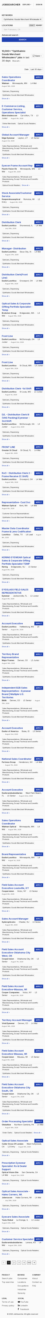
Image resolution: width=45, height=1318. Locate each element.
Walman (5, 83)
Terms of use (8, 1302)
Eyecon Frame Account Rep (17, 165)
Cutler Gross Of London (12, 1144)
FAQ (34, 1286)
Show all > (16, 61)
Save (37, 56)
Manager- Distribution (14, 248)
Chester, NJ (24, 922)
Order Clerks (7, 1133)
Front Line (7, 336)
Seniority (21, 1293)
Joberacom (7, 1197)
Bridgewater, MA (27, 313)
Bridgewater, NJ (18, 567)
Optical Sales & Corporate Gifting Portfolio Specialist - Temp (17, 306)
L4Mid (33, 83)
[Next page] (34, 1262)
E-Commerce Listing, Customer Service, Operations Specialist (14, 109)
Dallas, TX (18, 534)
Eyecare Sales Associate (15, 1216)
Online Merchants (9, 123)
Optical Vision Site (10, 1172)
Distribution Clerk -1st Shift (16, 388)
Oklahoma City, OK (25, 959)
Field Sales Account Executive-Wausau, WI (14, 988)
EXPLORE (26, 5)
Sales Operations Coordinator (11, 79)
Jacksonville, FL (20, 596)
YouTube (24, 1302)
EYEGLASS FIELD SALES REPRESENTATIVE (15, 591)
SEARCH (22, 39)
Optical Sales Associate (15, 1140)
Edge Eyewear (8, 138)
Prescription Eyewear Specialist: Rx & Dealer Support (14, 1166)
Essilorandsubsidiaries (12, 793)
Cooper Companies (10, 992)
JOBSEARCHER (11, 4)
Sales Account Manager (15, 918)
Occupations (23, 1286)
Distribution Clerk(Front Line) (15, 276)
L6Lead (29, 534)
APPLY (39, 77)
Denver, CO (23, 660)
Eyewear (6, 596)
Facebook (24, 1309)
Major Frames (8, 660)
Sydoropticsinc (9, 922)
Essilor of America (10, 731)
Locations (22, 1282)
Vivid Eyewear (8, 1023)
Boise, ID (26, 731)
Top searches (8, 1282)
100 (29, 1262)
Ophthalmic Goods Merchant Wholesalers (18, 95)
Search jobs (7, 1278)
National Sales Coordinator (17, 759)
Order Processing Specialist (17, 1121)
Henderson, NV (26, 762)
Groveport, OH (26, 281)
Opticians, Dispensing (10, 91)
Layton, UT (23, 138)
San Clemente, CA (30, 1172)
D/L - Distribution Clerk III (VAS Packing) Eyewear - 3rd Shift (16, 417)
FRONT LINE (8, 447)
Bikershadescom (9, 115)
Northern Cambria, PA (24, 1124)
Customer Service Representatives (15, 514)
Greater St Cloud (9, 450)
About (35, 1278)
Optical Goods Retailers (27, 123)
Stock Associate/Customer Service (17, 195)
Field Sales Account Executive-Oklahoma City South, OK (16, 1087)
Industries (22, 1289)
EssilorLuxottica (9, 225)
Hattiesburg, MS (27, 627)
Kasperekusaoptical (11, 199)
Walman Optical (9, 505)
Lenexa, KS (31, 1242)
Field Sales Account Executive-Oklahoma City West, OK (16, 952)
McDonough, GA (27, 339)
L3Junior (39, 365)
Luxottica (6, 534)
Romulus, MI (29, 199)
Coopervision (8, 891)
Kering (5, 567)
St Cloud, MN (26, 365)
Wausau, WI (22, 1057)
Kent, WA (23, 505)
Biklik (4, 700)
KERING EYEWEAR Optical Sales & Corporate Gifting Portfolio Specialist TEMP (16, 560)
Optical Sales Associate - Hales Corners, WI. (16, 1193)
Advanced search (10, 35)
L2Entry (11, 1146)
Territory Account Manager (17, 1020)
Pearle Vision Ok (9, 169)
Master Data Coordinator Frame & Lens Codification (16, 530)
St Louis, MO (25, 392)
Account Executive (12, 623)
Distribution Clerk (11, 222)
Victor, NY (21, 891)
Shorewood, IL (26, 225)
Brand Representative (14, 854)
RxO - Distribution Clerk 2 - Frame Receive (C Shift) (17, 475)
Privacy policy (8, 1305)
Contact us (37, 1282)
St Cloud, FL (25, 450)
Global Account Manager (15, 134)
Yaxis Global (7, 1220)
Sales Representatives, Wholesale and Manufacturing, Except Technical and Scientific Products (20, 148)
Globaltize (6, 1124)
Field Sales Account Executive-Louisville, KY (15, 886)
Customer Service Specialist (17, 1239)
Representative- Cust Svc (16, 502)
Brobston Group (9, 313)
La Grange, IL (22, 1220)
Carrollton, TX (26, 115)
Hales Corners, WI (23, 1197)
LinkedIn (24, 1305)
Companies (22, 1278)
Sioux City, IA (25, 252)
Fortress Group (9, 762)
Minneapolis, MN (19, 83)
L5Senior (35, 138)
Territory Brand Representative (10, 656)
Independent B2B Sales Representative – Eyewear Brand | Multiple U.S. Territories (16, 692)
